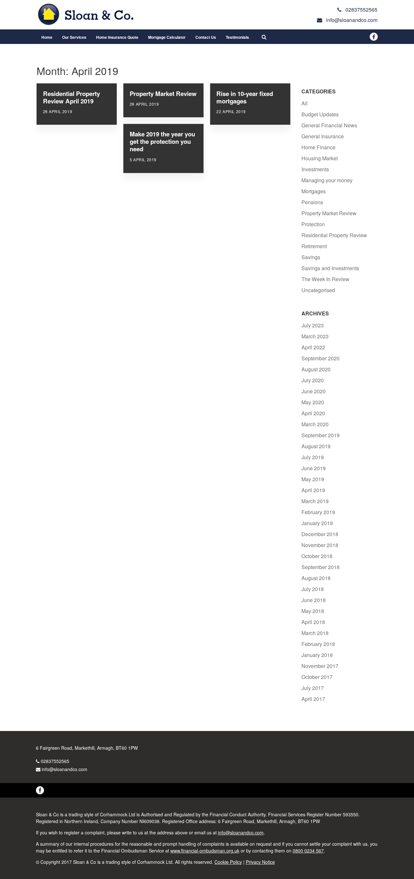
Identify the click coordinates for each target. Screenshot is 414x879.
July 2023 (312, 325)
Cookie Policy (228, 862)
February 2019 (318, 512)
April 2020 (313, 413)
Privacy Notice (260, 862)
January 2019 (317, 523)
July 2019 (312, 457)
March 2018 (315, 633)
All (304, 103)
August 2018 (316, 578)
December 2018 (319, 534)
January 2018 (317, 655)
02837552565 (55, 761)
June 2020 (313, 391)
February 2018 (318, 644)
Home (46, 37)
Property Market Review (328, 213)
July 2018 (312, 589)
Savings (310, 257)
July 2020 (312, 380)
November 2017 (319, 666)
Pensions (312, 202)
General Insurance (322, 136)
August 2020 (316, 369)
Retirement (314, 246)
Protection (313, 224)
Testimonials (237, 37)
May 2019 (312, 479)
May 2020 (312, 402)
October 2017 (316, 677)
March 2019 (315, 501)
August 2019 (316, 446)
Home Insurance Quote (117, 37)
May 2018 (312, 611)
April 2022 (313, 347)
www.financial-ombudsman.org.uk (204, 850)
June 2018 (313, 600)
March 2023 (315, 336)
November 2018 (319, 545)
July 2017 (312, 688)
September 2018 (320, 567)
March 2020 (315, 424)
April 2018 (313, 622)
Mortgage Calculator (167, 37)
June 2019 (313, 468)
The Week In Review (325, 279)
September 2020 (320, 358)
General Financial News (329, 125)
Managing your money (327, 180)
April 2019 (313, 490)
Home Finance (318, 147)
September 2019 (320, 435)
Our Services (74, 37)
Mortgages (313, 191)
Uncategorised (318, 290)
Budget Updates (320, 114)
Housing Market (319, 158)
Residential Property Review (334, 235)
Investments (315, 169)
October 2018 (316, 556)
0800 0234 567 (308, 850)
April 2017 (313, 699)
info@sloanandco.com (64, 769)
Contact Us (205, 37)
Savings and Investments (330, 268)
